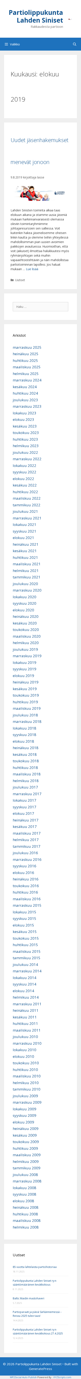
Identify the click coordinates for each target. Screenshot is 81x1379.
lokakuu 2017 (24, 800)
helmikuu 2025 (26, 373)
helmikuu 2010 (26, 1082)
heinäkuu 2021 (25, 544)
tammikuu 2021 (26, 577)
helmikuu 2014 (26, 997)
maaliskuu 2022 (27, 498)
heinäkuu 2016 (25, 879)
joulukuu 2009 (25, 1095)
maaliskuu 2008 (27, 1220)
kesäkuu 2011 (25, 1017)
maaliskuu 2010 (27, 1076)
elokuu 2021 (23, 537)
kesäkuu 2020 (25, 623)
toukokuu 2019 (26, 695)
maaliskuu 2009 (27, 1154)
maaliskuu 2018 (27, 774)
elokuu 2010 (23, 1056)
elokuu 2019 (23, 675)
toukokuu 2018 (26, 760)
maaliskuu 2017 (27, 833)
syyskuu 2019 (24, 668)
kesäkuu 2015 (25, 931)
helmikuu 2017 (26, 839)
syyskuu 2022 (24, 471)
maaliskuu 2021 (27, 563)
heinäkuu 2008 (25, 1207)
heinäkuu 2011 (25, 1010)
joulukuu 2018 (25, 715)
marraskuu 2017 (27, 793)
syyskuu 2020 (24, 603)
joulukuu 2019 (25, 649)
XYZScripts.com (62, 1377)
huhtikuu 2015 (25, 944)
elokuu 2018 (23, 741)
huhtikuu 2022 (25, 491)
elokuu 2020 (23, 609)
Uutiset (20, 280)
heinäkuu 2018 (25, 747)
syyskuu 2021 (24, 531)
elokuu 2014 (23, 990)
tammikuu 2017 (26, 846)
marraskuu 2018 (27, 721)
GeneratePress (40, 1369)
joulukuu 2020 (25, 583)
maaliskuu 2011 (27, 1030)
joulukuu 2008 (25, 1174)
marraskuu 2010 (27, 1043)
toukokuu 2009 (26, 1141)
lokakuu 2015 (24, 912)
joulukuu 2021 (25, 511)
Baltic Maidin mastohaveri (28, 1298)
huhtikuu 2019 (25, 701)
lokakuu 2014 (24, 977)
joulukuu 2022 (25, 452)
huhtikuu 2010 (25, 1069)
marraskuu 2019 (27, 655)
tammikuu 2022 (26, 504)
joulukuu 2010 (25, 1036)
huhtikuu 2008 (25, 1214)
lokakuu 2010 (24, 1049)
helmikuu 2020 (26, 642)
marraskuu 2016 (27, 859)
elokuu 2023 (23, 419)
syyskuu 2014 (24, 984)
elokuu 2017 (23, 813)
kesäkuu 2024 (25, 386)
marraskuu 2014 (27, 970)
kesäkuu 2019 (25, 688)
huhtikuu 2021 (25, 557)
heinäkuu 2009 (25, 1128)
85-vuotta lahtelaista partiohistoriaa (35, 1267)
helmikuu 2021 (26, 570)
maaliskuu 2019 (27, 708)
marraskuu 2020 (27, 590)
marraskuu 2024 (27, 380)
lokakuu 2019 (24, 662)
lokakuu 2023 (24, 413)
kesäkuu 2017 (25, 826)
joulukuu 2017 (25, 787)
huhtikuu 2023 (25, 439)
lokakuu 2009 (24, 1108)
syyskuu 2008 (24, 1194)
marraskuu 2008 (27, 1181)
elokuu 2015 (23, 925)
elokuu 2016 (23, 872)
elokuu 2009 (23, 1122)
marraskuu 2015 (27, 905)
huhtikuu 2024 (25, 393)
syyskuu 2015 (24, 918)
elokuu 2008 (23, 1200)
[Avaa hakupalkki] (74, 44)
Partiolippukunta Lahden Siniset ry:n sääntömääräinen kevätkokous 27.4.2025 (38, 1331)
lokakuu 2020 (24, 596)
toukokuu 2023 (26, 432)
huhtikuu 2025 (25, 360)
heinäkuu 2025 (25, 353)
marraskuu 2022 (27, 458)
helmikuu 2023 (26, 445)
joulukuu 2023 (25, 399)
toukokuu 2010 (26, 1062)
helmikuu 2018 (26, 780)
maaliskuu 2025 (27, 366)
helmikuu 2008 (26, 1227)
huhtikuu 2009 (25, 1148)
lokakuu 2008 (24, 1187)
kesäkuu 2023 (25, 426)
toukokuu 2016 (26, 885)
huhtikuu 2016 (25, 892)
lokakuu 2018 (24, 728)
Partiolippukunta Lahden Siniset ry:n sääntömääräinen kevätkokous (34, 1282)
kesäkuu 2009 (25, 1135)
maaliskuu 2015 (27, 951)
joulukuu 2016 (25, 852)
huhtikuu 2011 (25, 1023)
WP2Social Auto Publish (23, 1377)
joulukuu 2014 (25, 964)
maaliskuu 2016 (27, 898)
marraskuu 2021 (27, 518)
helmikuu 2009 (26, 1161)
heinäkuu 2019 (25, 682)
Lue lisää (32, 269)
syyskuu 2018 (24, 734)
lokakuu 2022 (24, 465)
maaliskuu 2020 (27, 636)
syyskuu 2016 (24, 865)
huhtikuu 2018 (25, 767)
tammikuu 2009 (26, 1167)
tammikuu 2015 (26, 957)
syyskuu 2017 (24, 806)
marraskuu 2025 (27, 347)
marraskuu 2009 (27, 1102)
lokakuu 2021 (24, 524)
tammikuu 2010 (26, 1089)
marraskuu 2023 (27, 406)
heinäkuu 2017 (25, 820)
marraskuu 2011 (27, 1003)
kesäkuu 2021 (25, 550)
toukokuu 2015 (26, 938)
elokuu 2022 (23, 478)
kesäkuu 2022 (25, 485)
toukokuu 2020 (26, 629)
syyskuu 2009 (24, 1115)
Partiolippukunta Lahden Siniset (36, 16)
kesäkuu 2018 (25, 754)
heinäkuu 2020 (25, 616)
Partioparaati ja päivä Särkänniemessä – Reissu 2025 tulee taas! (37, 1314)
